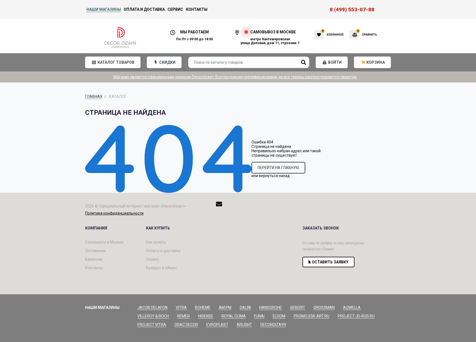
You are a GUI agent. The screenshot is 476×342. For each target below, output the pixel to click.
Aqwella (352, 307)
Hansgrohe (270, 307)
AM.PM (225, 307)
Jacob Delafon (152, 307)
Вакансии (93, 259)
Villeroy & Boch (153, 316)
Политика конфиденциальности (114, 213)
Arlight (244, 324)
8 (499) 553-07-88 (352, 9)
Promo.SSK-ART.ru (311, 316)
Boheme (202, 307)
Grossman (324, 307)
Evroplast (217, 324)
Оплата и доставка (144, 9)
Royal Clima (233, 316)
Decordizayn (273, 324)
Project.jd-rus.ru (356, 316)
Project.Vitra (151, 324)
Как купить (156, 242)
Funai (259, 316)
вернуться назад (274, 175)
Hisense (205, 316)
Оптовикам (95, 251)
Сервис (175, 9)
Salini (245, 307)
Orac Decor (186, 324)
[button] (112, 62)
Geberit (297, 307)
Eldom (279, 316)
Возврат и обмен (161, 268)
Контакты (196, 9)
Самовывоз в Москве (104, 242)
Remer (183, 316)
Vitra (181, 307)
